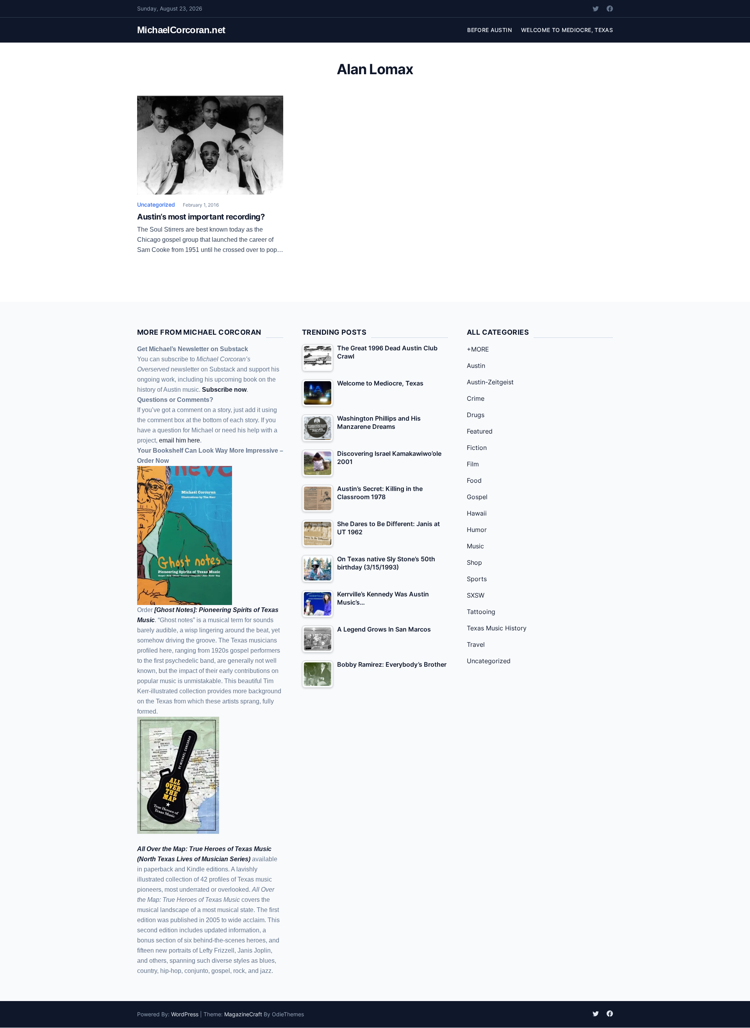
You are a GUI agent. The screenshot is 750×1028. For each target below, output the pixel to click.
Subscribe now (224, 389)
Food (474, 480)
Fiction (477, 448)
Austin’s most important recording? (200, 216)
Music (475, 546)
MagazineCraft (243, 1014)
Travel (476, 644)
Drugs (475, 415)
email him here (179, 440)
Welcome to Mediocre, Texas (567, 30)
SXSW (475, 595)
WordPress (184, 1014)
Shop (474, 562)
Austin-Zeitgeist (490, 382)
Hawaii (477, 513)
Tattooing (481, 612)
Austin (476, 365)
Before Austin (489, 30)
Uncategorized (156, 204)
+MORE (478, 349)
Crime (475, 398)
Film (473, 464)
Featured (480, 431)
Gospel (477, 497)
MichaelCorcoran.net (181, 30)
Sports (477, 579)
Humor (477, 530)
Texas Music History (497, 628)
